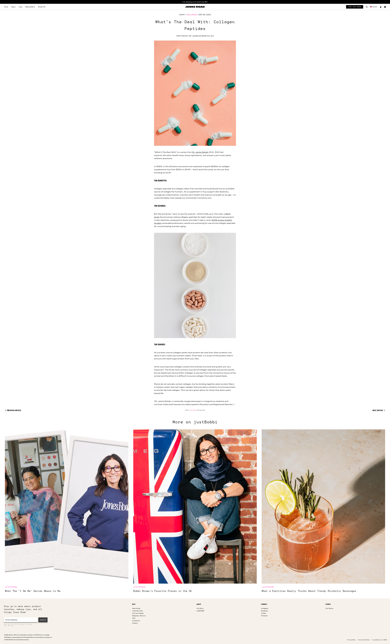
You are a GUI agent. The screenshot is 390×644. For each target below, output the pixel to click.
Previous (13, 410)
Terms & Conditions (364, 639)
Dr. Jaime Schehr (200, 152)
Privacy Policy (351, 639)
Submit (43, 620)
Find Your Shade (354, 7)
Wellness (192, 14)
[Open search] (367, 7)
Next (378, 410)
